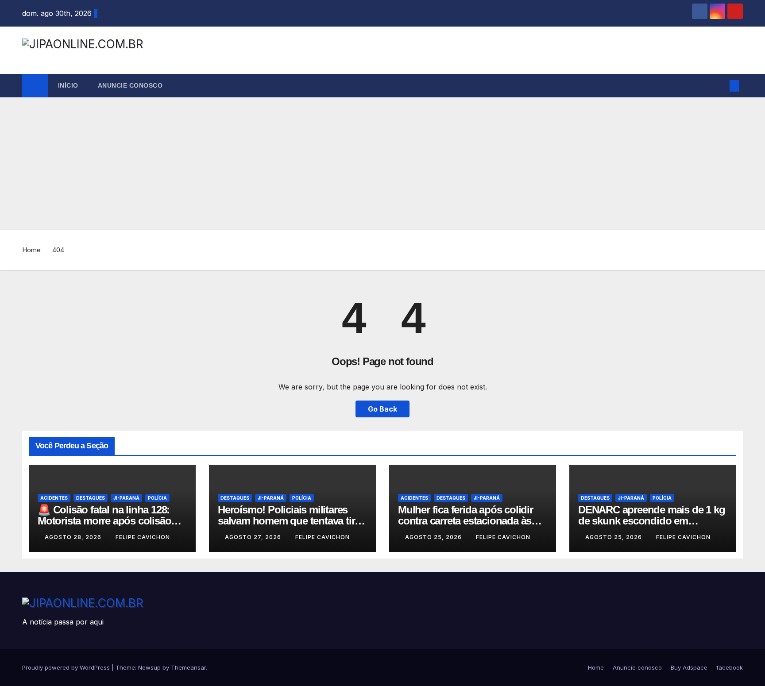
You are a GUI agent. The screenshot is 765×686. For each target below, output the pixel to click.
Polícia (157, 498)
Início (68, 85)
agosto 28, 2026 (74, 537)
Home (31, 250)
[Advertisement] (382, 164)
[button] (719, 85)
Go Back (382, 409)
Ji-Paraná (126, 498)
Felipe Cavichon (143, 537)
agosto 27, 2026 (254, 537)
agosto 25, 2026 (434, 537)
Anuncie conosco (130, 85)
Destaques (90, 498)
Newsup (149, 667)
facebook (729, 667)
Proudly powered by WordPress (67, 667)
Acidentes (54, 498)
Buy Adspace (689, 667)
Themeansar (188, 667)
